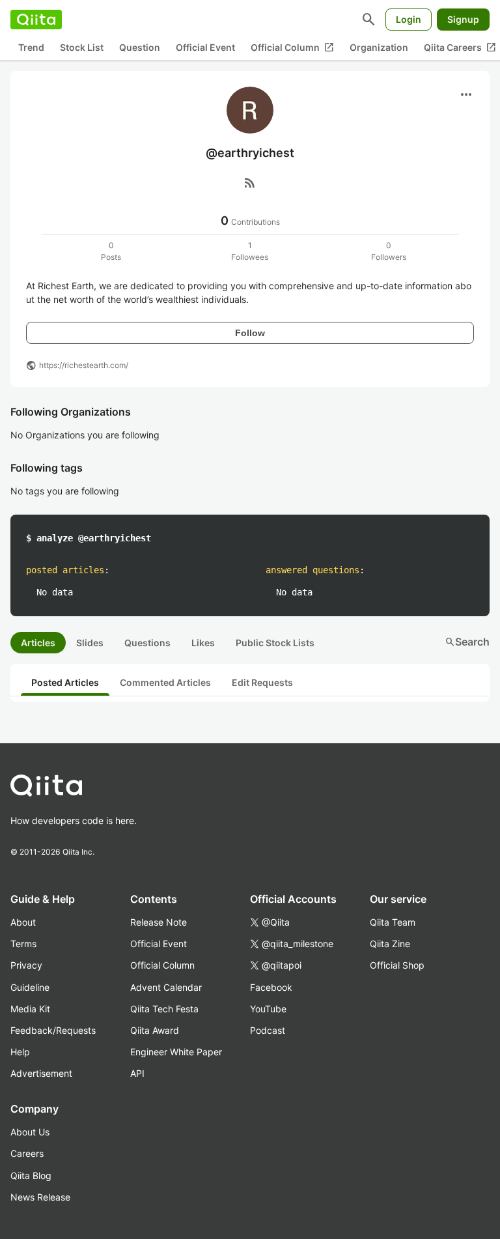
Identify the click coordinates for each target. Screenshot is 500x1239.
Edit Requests (262, 682)
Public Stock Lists (275, 642)
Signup (463, 19)
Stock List (82, 47)
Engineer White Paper (176, 1051)
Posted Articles (65, 682)
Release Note (158, 922)
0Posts (111, 251)
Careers (27, 1153)
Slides (90, 642)
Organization (379, 47)
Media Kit (30, 1008)
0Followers (388, 251)
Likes (203, 642)
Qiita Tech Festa (164, 1008)
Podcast (267, 1030)
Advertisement (41, 1073)
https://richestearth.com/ (83, 365)
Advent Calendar (166, 987)
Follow (250, 333)
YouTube (268, 1008)
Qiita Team (392, 922)
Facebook (271, 987)
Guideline (29, 987)
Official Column (292, 47)
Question (139, 47)
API (137, 1073)
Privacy (26, 965)
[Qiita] (36, 19)
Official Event (205, 47)
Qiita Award (154, 1030)
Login (408, 19)
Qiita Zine (390, 943)
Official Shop (397, 965)
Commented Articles (165, 682)
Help (20, 1051)
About (23, 922)
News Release (40, 1197)
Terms (23, 943)
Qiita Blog (30, 1175)
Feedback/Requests (53, 1030)
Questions (147, 642)
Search (467, 641)
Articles (38, 642)
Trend (31, 47)
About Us (29, 1131)
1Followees (249, 251)
